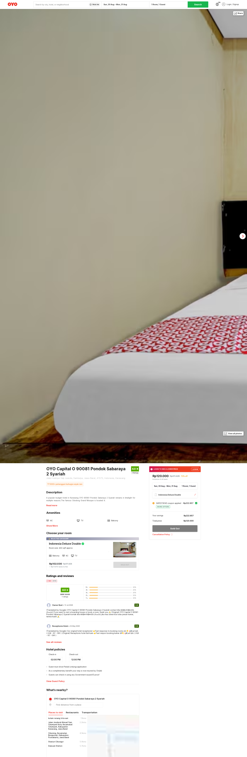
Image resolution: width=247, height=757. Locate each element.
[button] (174, 535)
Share (240, 13)
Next (243, 236)
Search (198, 4)
